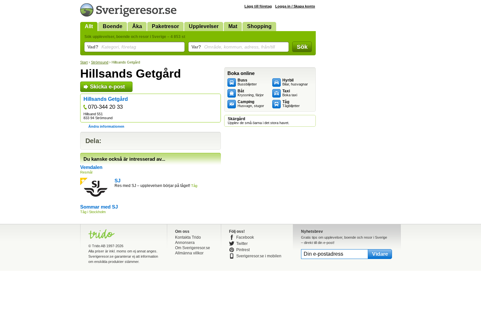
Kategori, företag (111, 46)
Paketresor (165, 26)
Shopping (259, 26)
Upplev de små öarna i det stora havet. (258, 121)
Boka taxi (289, 93)
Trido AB (98, 246)
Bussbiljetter (247, 82)
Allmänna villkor (189, 253)
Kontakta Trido (188, 237)
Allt (89, 26)
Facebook (245, 237)
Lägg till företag (258, 6)
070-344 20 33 (105, 107)
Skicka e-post (107, 86)
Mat (232, 26)
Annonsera (185, 242)
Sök (302, 47)
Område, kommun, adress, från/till (233, 46)
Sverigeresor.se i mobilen (258, 256)
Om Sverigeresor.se (192, 248)
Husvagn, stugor (251, 104)
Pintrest (243, 250)
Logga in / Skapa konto (295, 6)
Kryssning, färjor (251, 93)
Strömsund (99, 62)
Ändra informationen (106, 126)
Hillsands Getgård (105, 99)
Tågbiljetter (291, 104)
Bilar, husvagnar (295, 82)
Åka (137, 26)
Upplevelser (204, 26)
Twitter (242, 243)
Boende (112, 26)
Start (84, 62)
